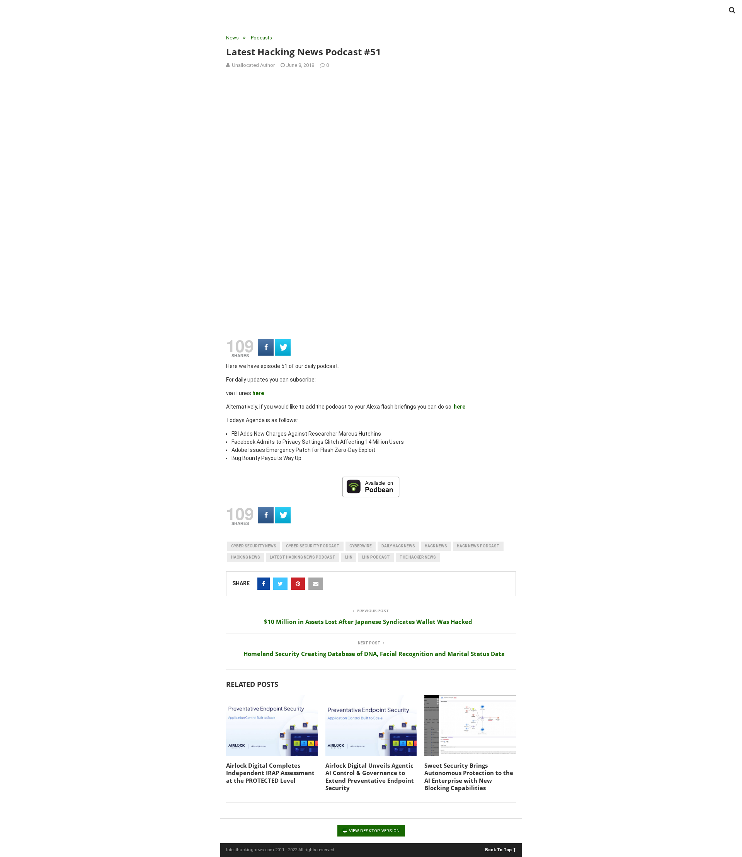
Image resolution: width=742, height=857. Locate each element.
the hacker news (418, 557)
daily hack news (398, 546)
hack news (436, 546)
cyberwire (360, 546)
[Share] (266, 347)
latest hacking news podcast (302, 557)
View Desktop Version (374, 830)
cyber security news (253, 546)
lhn (348, 557)
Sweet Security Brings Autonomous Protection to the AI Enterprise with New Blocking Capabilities (468, 777)
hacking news (245, 557)
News (232, 38)
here (258, 393)
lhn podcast (376, 557)
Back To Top (498, 849)
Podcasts (261, 38)
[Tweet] (283, 347)
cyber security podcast (313, 546)
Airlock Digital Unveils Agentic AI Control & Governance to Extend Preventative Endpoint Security (369, 777)
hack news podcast (478, 546)
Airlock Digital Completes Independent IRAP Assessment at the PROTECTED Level (270, 773)
